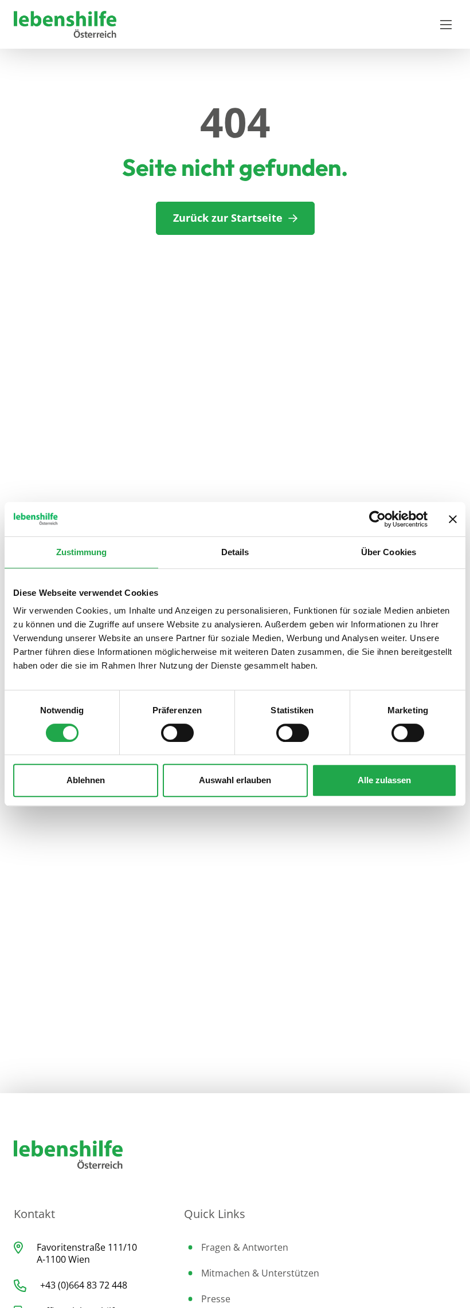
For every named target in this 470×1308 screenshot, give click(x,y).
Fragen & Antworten (244, 1247)
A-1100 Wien (63, 1259)
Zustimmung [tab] (81, 552)
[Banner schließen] (453, 519)
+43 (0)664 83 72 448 (83, 1285)
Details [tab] (235, 552)
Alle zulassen (384, 780)
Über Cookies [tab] (388, 552)
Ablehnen (85, 780)
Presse (215, 1299)
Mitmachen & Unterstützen (260, 1273)
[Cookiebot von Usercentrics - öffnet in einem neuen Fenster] (377, 519)
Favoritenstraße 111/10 (87, 1247)
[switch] (177, 733)
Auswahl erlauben (235, 780)
